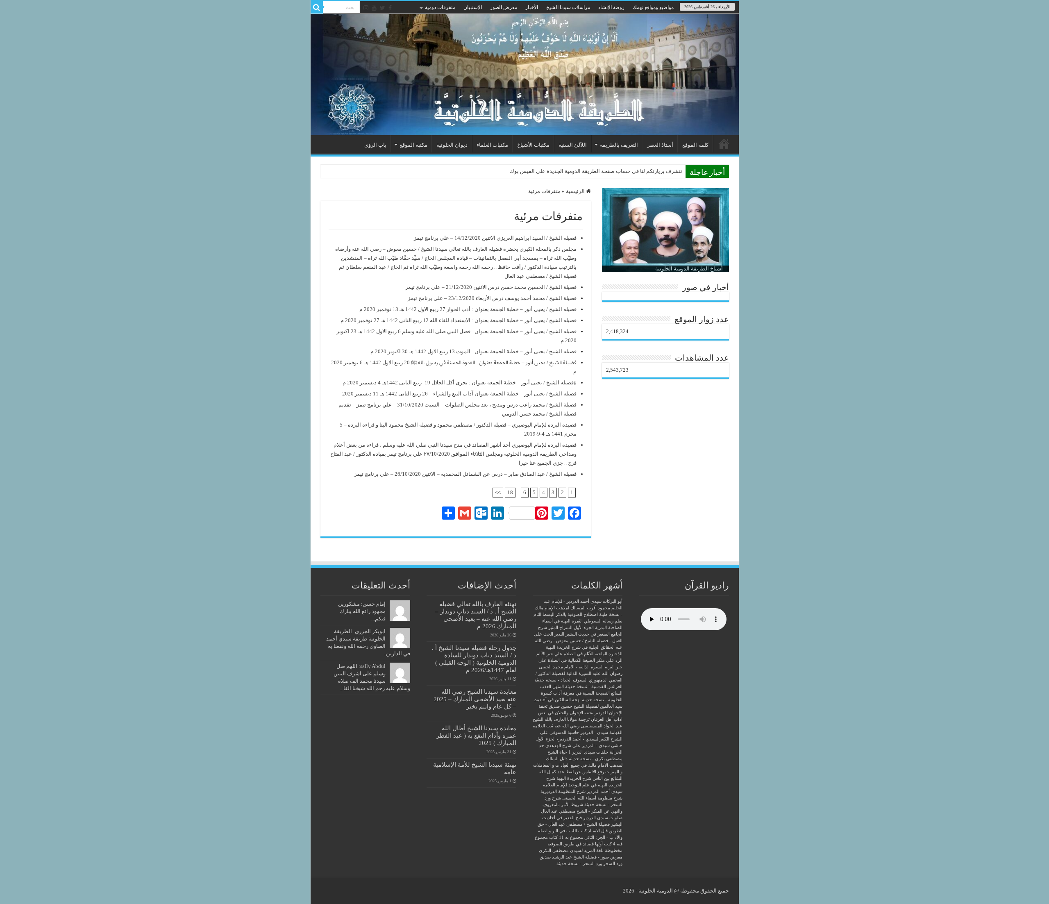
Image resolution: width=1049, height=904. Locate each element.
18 (510, 492)
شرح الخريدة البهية (573, 778)
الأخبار (531, 7)
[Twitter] (382, 8)
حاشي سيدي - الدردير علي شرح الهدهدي (583, 745)
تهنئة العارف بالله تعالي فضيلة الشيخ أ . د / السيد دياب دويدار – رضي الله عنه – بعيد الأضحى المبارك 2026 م (475, 614)
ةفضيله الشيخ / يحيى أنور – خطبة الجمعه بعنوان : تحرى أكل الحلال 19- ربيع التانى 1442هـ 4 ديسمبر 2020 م (460, 382)
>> (498, 492)
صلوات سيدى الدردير (602, 817)
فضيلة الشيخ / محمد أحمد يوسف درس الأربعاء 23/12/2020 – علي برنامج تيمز (492, 298)
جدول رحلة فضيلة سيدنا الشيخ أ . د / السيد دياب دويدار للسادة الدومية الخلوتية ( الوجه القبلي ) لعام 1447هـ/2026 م (474, 658)
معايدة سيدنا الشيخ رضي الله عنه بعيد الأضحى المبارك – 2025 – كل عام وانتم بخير (475, 699)
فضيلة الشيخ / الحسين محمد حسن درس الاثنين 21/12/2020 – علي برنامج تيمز (491, 287)
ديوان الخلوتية (452, 145)
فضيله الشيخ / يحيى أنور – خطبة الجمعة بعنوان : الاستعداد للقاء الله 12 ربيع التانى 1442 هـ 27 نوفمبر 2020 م (459, 320)
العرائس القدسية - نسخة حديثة (593, 686)
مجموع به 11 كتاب (566, 837)
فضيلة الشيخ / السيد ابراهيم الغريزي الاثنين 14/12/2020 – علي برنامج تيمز (495, 238)
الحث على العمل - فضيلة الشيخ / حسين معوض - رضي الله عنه (578, 641)
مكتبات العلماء (492, 145)
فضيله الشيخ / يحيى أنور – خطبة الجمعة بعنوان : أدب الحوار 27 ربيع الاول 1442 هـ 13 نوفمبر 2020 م (468, 309)
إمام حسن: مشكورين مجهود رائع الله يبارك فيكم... (362, 611)
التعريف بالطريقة (619, 145)
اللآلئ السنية (573, 145)
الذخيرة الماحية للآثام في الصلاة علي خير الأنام (579, 654)
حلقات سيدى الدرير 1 (588, 752)
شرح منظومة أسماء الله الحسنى (592, 798)
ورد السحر (612, 863)
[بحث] (317, 7)
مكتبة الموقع (413, 145)
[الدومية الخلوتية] (525, 74)
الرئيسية (724, 143)
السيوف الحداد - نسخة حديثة (561, 680)
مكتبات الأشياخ (533, 145)
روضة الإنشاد (611, 7)
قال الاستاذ (598, 831)
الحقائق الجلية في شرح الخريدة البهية (580, 647)
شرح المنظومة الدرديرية (563, 791)
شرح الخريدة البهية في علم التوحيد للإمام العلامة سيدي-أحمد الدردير (582, 785)
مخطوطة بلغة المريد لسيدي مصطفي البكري (580, 850)
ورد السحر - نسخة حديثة (579, 863)
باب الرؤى (375, 145)
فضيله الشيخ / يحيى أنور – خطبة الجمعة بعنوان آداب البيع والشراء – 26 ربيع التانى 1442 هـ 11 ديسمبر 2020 (459, 394)
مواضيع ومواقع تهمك (653, 7)
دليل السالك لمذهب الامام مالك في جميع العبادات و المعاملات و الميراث (577, 765)
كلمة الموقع (695, 145)
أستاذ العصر (660, 145)
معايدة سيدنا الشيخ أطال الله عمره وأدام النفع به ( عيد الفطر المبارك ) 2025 (476, 735)
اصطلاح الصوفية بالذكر (577, 614)
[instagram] (366, 8)
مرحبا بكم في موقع (661, 171)
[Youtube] (374, 8)
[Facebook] (390, 8)
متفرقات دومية (440, 7)
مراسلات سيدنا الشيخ (568, 7)
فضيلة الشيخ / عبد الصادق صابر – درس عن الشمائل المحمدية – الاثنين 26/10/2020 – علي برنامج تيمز (465, 474)
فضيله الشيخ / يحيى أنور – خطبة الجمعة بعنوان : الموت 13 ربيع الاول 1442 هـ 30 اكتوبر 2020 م (473, 351)
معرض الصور (503, 7)
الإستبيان (472, 7)
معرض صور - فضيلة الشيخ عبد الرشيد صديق (581, 857)
